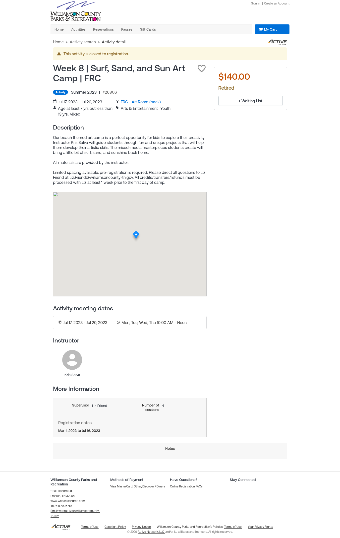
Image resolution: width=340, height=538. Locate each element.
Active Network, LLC (151, 532)
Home (58, 42)
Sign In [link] (255, 3)
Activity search (83, 42)
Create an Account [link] (276, 3)
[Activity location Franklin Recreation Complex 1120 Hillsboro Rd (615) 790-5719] (136, 232)
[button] (202, 68)
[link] (141, 102)
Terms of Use (233, 527)
